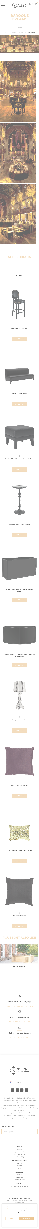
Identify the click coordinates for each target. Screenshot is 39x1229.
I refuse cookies (30, 1223)
